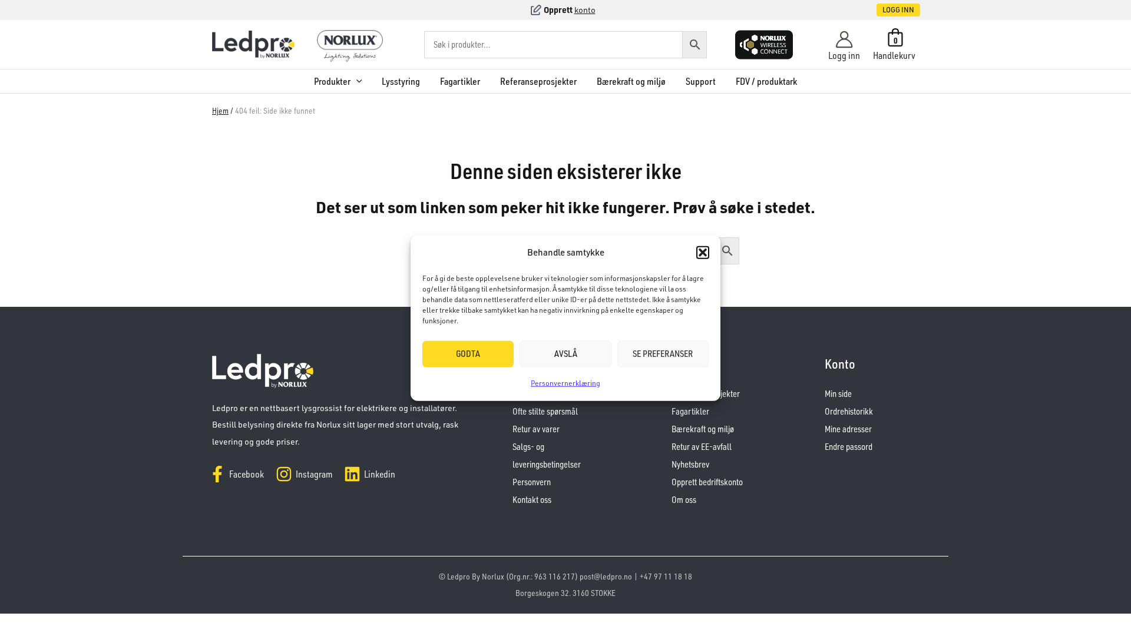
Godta (468, 353)
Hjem (220, 110)
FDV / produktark (766, 81)
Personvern (531, 482)
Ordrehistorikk (849, 411)
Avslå (565, 353)
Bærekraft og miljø (631, 81)
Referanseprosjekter (538, 81)
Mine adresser (848, 429)
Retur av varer (536, 429)
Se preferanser (663, 353)
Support (701, 81)
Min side (838, 393)
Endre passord (848, 446)
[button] (703, 253)
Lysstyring (401, 81)
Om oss (684, 499)
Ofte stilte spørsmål (545, 411)
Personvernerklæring (565, 383)
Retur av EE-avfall (702, 446)
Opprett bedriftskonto (707, 482)
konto (585, 10)
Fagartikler (460, 81)
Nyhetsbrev (690, 464)
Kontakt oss (531, 499)
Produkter (332, 81)
